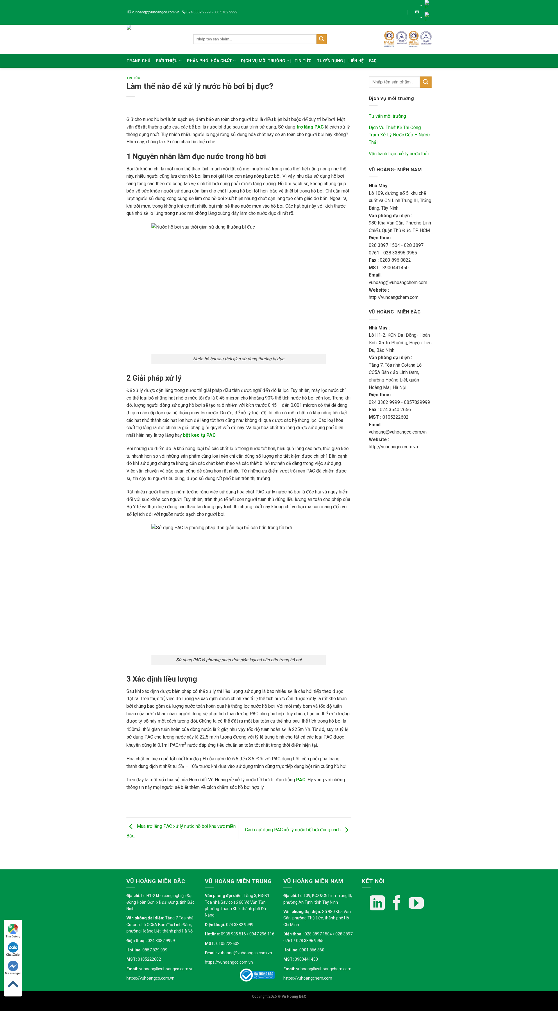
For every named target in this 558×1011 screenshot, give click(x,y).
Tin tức (303, 60)
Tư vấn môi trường (387, 116)
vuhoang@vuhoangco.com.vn (155, 12)
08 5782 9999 (226, 12)
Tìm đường (13, 936)
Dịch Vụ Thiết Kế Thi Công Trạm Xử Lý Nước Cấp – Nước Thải (399, 135)
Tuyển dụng (330, 60)
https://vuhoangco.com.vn (150, 978)
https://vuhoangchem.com (307, 978)
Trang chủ (138, 60)
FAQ (373, 60)
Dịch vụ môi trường (263, 60)
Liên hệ (356, 60)
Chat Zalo (13, 954)
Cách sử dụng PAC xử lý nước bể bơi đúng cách (293, 830)
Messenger (13, 973)
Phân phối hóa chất (209, 60)
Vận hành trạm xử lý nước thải (399, 153)
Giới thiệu (167, 60)
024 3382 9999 (198, 12)
